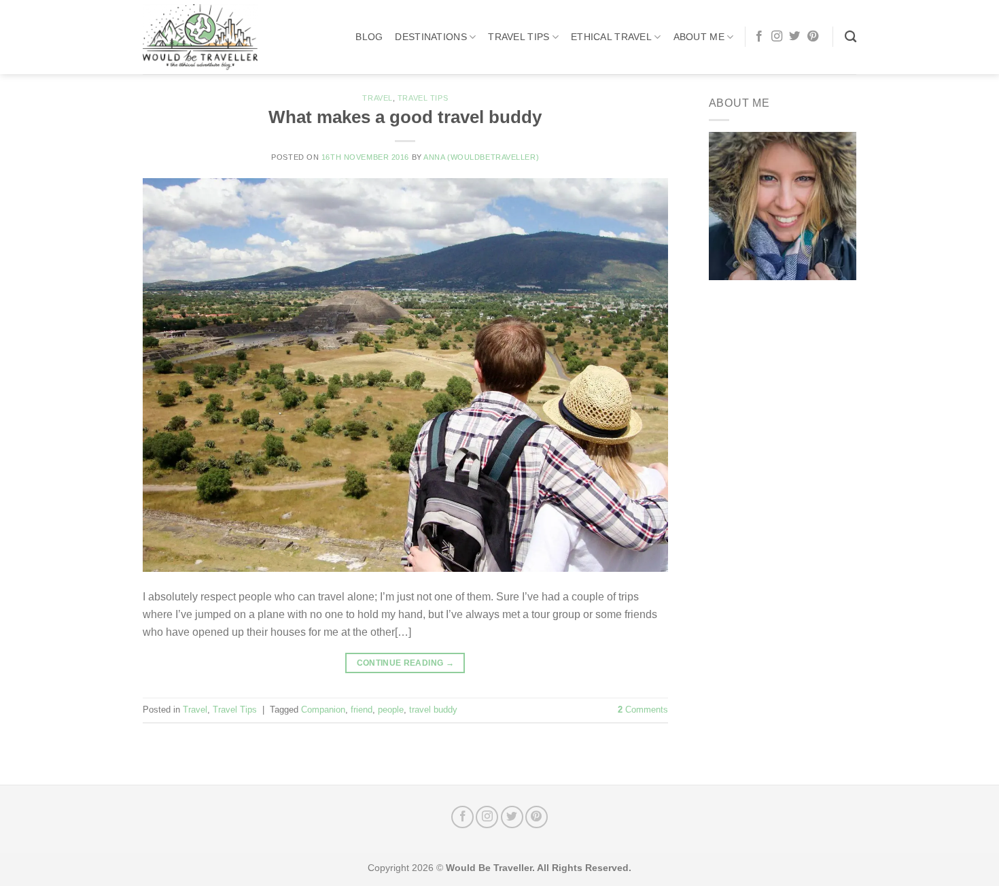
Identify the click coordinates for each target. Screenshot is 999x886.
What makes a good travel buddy (405, 116)
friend (361, 709)
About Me (698, 36)
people (391, 709)
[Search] (850, 37)
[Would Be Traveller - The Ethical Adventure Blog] (211, 37)
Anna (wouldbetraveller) (481, 157)
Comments (643, 709)
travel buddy (433, 709)
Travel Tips (518, 36)
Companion (323, 709)
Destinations (430, 36)
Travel (377, 98)
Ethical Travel (611, 36)
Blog (369, 36)
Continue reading (406, 663)
